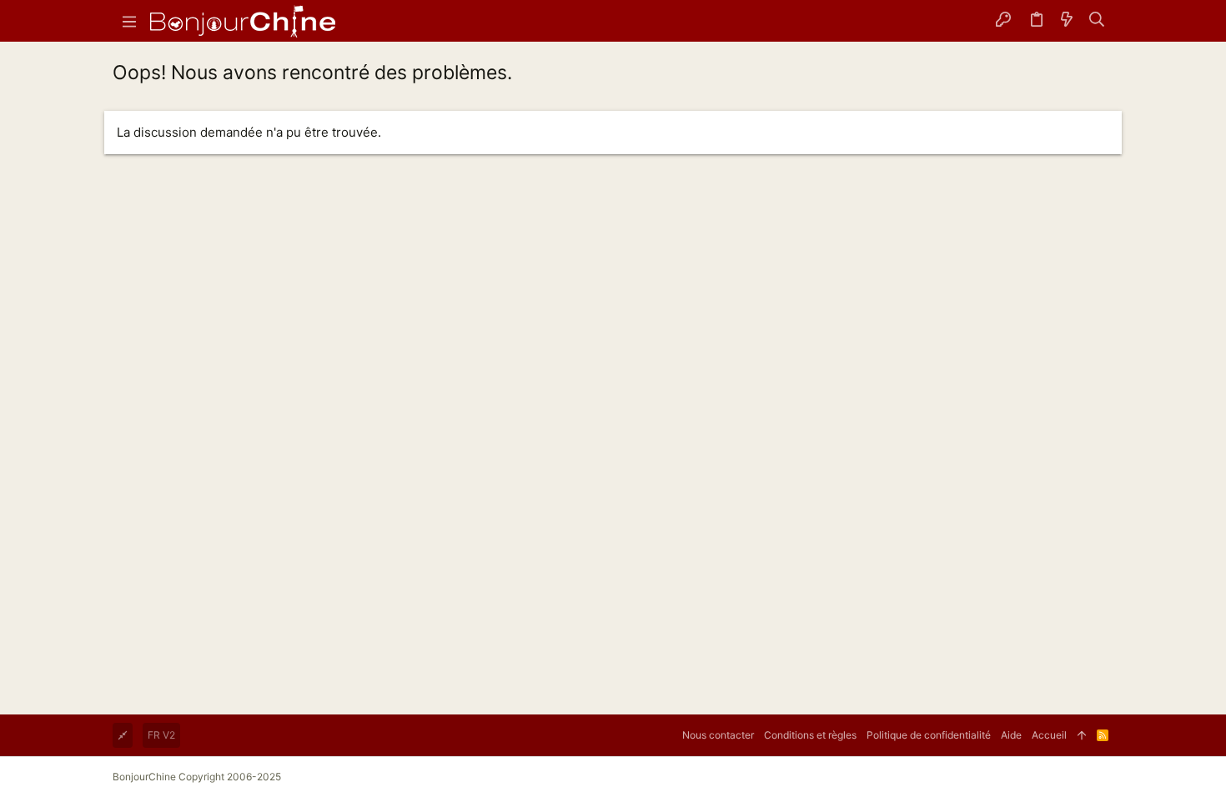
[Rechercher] (1097, 21)
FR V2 (161, 735)
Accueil (1049, 735)
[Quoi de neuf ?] (1067, 21)
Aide (1011, 735)
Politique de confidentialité (929, 735)
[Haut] (1082, 735)
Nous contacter (718, 735)
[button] (129, 21)
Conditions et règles (810, 735)
